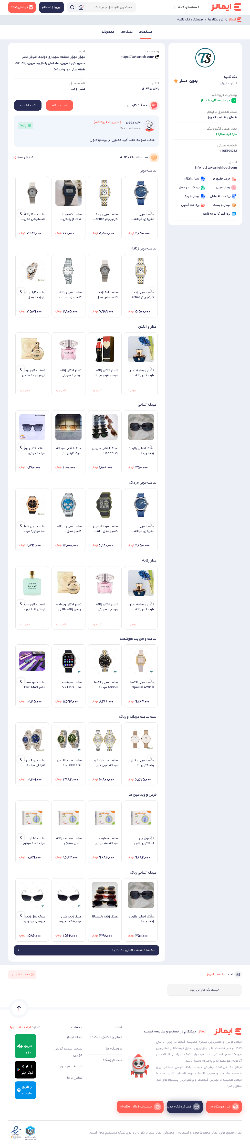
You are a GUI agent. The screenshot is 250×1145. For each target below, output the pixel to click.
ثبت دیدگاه (59, 105)
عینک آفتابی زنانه (143, 872)
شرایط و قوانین (71, 1066)
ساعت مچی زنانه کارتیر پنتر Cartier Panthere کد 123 (105, 216)
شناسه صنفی (227, 145)
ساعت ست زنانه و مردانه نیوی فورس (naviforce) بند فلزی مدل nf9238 (105, 763)
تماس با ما (74, 1078)
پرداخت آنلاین (190, 205)
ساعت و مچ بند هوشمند (137, 638)
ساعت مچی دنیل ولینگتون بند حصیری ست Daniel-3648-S (142, 763)
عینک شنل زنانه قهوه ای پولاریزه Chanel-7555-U (34, 919)
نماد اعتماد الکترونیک (222, 128)
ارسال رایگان (191, 179)
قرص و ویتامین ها (142, 794)
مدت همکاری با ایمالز (222, 112)
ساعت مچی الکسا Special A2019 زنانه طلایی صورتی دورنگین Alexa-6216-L (141, 685)
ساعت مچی (147, 170)
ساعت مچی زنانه (143, 248)
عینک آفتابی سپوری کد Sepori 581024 (105, 451)
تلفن (155, 83)
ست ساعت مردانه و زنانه (137, 716)
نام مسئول (77, 83)
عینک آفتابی (147, 404)
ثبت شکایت (27, 105)
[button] (151, 213)
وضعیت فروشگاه (224, 95)
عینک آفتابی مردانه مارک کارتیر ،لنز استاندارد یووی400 (68, 451)
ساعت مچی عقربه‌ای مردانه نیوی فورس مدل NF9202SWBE (142, 216)
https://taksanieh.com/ (137, 57)
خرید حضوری (221, 179)
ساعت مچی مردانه (142, 482)
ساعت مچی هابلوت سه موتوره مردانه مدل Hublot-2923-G (32, 529)
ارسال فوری (223, 187)
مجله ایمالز (74, 1037)
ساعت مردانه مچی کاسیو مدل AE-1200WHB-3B (105, 529)
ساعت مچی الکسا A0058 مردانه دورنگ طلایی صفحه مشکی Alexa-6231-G (106, 685)
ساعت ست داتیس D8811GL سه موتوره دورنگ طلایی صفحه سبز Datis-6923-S (69, 763)
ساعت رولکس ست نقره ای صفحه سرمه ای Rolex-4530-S (32, 763)
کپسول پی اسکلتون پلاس (144, 840)
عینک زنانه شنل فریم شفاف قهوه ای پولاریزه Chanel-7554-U (70, 919)
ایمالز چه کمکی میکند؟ (106, 1037)
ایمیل (233, 162)
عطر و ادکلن (147, 326)
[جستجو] (72, 7)
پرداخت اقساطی (220, 196)
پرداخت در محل (189, 187)
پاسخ (23, 126)
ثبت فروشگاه (112, 1060)
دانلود (25, 1027)
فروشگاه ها (114, 1048)
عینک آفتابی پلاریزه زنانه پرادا (141, 450)
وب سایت (152, 51)
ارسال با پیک (191, 196)
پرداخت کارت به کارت (216, 214)
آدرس (81, 51)
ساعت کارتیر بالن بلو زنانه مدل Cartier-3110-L (34, 295)
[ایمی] (140, 1066)
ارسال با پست (221, 205)
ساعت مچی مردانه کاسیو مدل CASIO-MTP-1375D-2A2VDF (69, 529)
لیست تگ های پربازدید (204, 990)
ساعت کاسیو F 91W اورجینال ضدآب (71, 216)
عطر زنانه (149, 560)
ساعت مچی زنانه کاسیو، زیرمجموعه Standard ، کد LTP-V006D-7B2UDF (69, 295)
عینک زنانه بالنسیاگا (105, 917)
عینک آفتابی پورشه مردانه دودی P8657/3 (32, 451)
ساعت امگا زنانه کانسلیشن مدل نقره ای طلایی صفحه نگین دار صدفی (34, 216)
